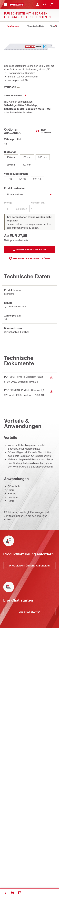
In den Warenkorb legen (31, 249)
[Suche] (51, 4)
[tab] (13, 26)
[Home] (16, 4)
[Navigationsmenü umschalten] (5, 4)
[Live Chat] (19, 892)
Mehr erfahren (13, 95)
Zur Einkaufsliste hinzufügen (31, 258)
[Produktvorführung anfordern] (12, 892)
